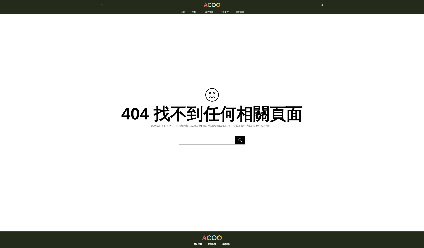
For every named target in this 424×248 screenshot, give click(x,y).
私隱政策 (212, 244)
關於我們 (198, 244)
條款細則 (226, 244)
